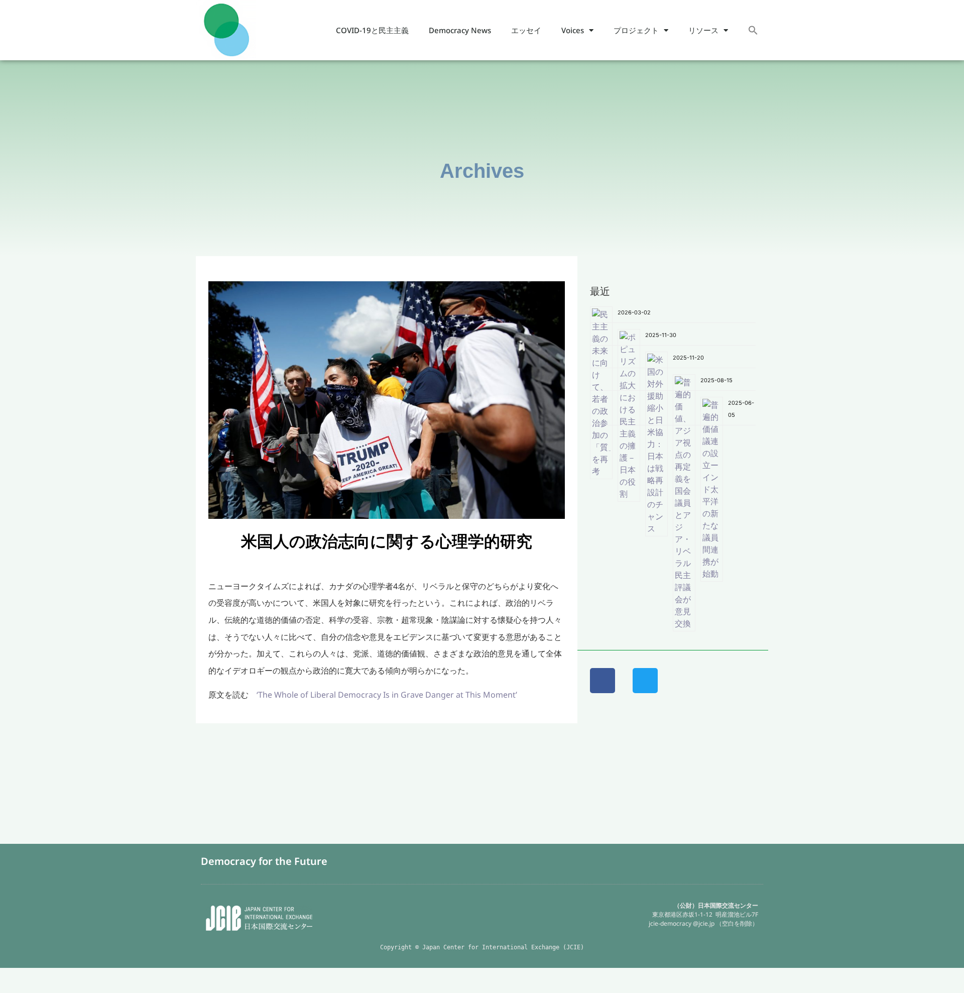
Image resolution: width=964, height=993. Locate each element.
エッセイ (526, 30)
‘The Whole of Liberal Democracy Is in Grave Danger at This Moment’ (387, 694)
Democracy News (460, 30)
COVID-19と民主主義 (372, 30)
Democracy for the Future (264, 861)
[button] (753, 30)
